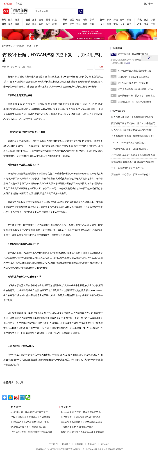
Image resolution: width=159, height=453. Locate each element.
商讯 (139, 19)
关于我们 (53, 444)
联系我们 (66, 444)
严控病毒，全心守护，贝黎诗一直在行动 (130, 174)
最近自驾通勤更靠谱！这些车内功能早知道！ (82, 422)
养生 (146, 24)
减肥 (129, 19)
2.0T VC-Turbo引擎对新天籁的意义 (128, 142)
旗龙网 (19, 382)
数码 (41, 24)
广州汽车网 (18, 46)
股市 (34, 19)
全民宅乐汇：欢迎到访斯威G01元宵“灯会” (131, 130)
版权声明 (79, 444)
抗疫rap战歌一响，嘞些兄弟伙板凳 (134, 102)
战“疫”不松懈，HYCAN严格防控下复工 (29, 412)
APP (129, 24)
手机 (34, 24)
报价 (102, 19)
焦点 (10, 19)
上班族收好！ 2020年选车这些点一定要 (30, 422)
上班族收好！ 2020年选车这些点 (133, 77)
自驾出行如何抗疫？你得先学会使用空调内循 (82, 432)
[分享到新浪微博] (16, 397)
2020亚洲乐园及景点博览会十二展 (134, 70)
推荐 (17, 19)
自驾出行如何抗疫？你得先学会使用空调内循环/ (134, 155)
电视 (85, 19)
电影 (78, 19)
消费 (4, 24)
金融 (28, 19)
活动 (17, 24)
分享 (101, 67)
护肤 (109, 19)
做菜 (146, 19)
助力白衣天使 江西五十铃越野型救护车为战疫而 (134, 117)
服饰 (122, 19)
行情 (85, 24)
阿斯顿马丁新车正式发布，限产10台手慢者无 (133, 123)
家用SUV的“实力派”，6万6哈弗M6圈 (28, 427)
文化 (122, 24)
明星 (72, 19)
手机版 (18, 3)
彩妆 (116, 19)
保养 (92, 24)
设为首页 (7, 3)
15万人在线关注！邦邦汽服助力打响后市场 (31, 432)
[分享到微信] (27, 397)
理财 (48, 19)
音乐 (92, 19)
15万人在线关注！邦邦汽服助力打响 (135, 89)
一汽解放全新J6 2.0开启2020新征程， (129, 149)
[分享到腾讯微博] (22, 397)
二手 (153, 24)
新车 (65, 24)
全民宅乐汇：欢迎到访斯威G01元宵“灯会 (80, 417)
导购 (65, 19)
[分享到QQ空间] (10, 397)
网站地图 (104, 444)
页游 (116, 24)
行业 (139, 24)
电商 (54, 24)
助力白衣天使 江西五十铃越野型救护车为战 (82, 412)
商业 (54, 19)
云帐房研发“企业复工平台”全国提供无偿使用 (132, 161)
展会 (10, 24)
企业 (102, 24)
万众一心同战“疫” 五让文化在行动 (127, 168)
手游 (109, 24)
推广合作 (148, 3)
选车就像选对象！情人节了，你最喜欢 (136, 95)
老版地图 (92, 444)
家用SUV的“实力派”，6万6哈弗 (133, 83)
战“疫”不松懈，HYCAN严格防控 (133, 54)
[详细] (127, 63)
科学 (48, 24)
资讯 (4, 19)
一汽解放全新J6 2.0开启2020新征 (77, 427)
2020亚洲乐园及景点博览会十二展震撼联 (30, 417)
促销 (28, 24)
